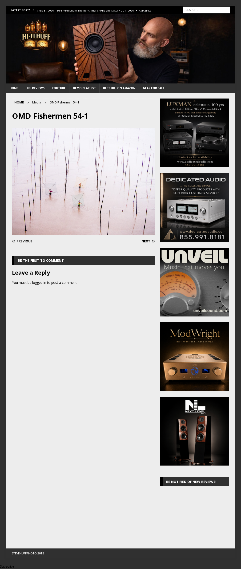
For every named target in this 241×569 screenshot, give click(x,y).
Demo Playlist (84, 88)
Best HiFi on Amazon (119, 88)
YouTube (59, 88)
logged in (39, 282)
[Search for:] (206, 9)
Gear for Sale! (154, 88)
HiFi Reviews (35, 88)
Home (14, 88)
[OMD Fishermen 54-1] (83, 232)
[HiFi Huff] (120, 81)
